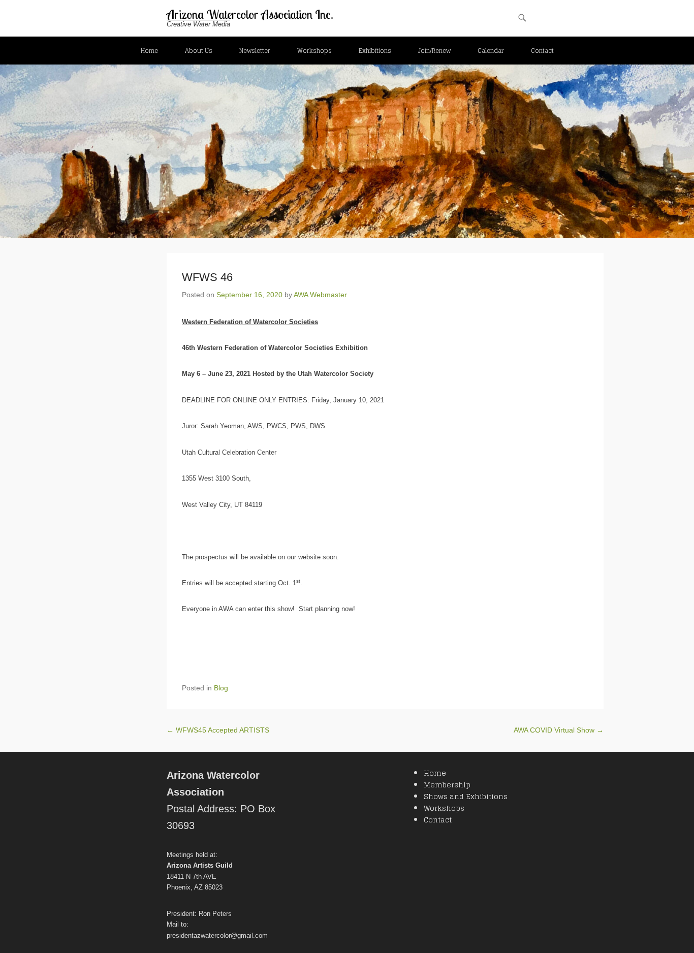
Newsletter (254, 50)
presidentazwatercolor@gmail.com (217, 935)
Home (149, 50)
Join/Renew (434, 50)
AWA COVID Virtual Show (559, 730)
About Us (198, 50)
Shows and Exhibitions (466, 796)
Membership (447, 784)
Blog (221, 688)
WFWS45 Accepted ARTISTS (218, 730)
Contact (542, 50)
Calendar (491, 50)
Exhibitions (375, 50)
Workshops (314, 50)
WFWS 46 (207, 277)
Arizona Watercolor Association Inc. (250, 14)
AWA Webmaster (320, 295)
